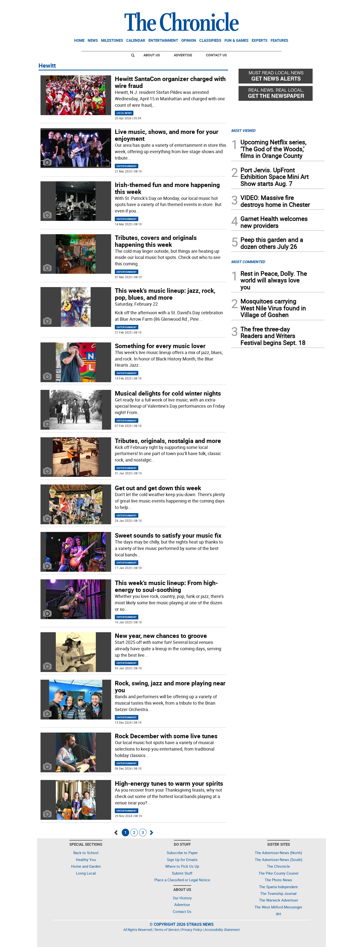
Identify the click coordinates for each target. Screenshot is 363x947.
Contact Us (216, 55)
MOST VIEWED (243, 130)
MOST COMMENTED (248, 261)
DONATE (312, 6)
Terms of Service (166, 929)
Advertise (183, 55)
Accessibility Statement (222, 929)
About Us (151, 55)
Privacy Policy (191, 929)
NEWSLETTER (284, 6)
